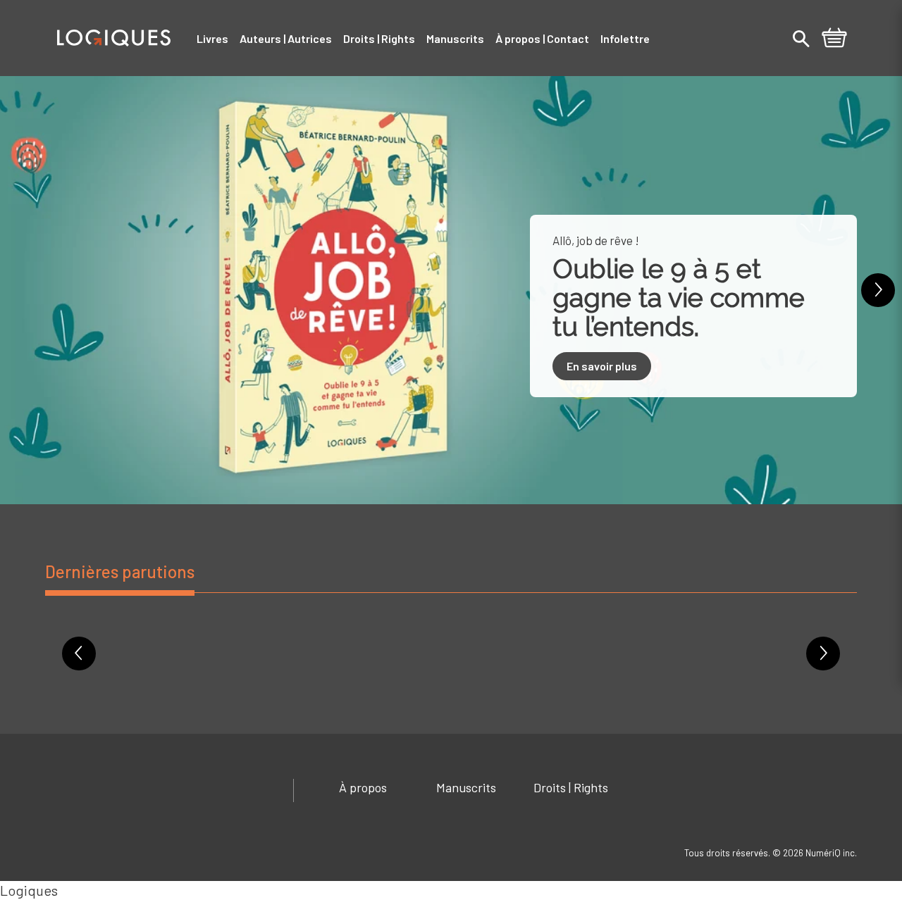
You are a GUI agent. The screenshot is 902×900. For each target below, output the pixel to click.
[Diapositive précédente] (24, 290)
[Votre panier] (834, 39)
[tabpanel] (451, 663)
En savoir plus (602, 366)
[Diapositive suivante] (878, 290)
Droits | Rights (570, 787)
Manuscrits (466, 787)
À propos (363, 787)
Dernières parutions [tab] (119, 571)
